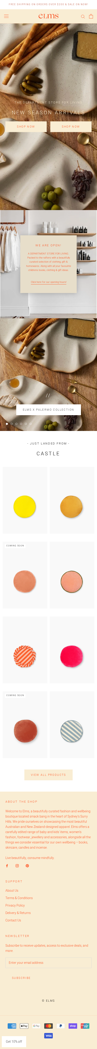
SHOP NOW (26, 127)
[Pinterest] (27, 865)
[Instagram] (17, 865)
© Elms (48, 1001)
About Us (11, 890)
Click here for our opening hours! (48, 282)
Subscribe (21, 978)
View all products (48, 775)
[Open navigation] (6, 16)
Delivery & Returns (18, 913)
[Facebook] (7, 865)
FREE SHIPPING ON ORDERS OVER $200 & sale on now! (48, 4)
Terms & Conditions (19, 898)
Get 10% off (14, 1041)
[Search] (83, 16)
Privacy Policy (15, 905)
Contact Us (13, 920)
